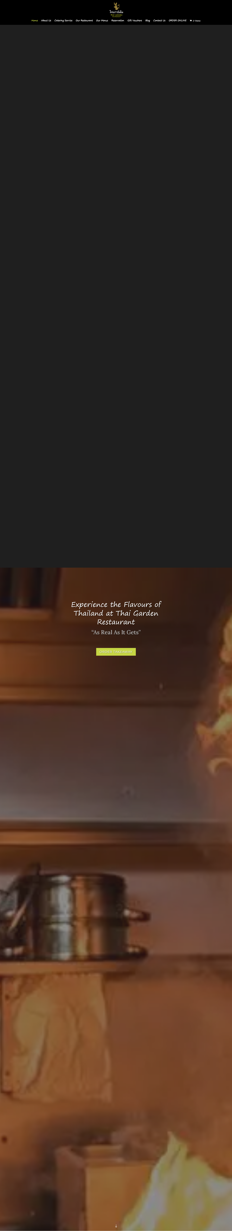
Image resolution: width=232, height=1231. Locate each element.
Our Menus (102, 21)
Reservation (117, 21)
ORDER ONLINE (177, 21)
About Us (46, 21)
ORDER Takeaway (116, 652)
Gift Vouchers (134, 21)
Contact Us (159, 21)
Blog (147, 21)
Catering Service (63, 21)
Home (34, 21)
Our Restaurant (84, 21)
